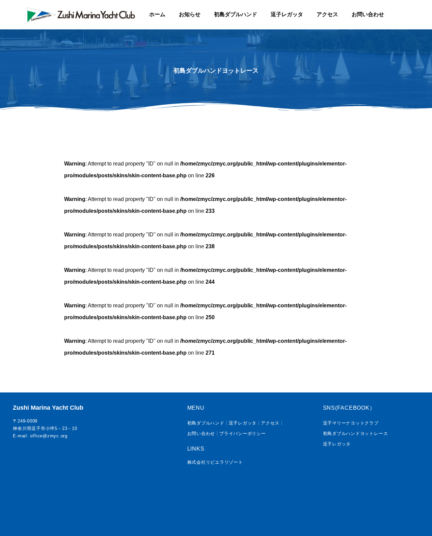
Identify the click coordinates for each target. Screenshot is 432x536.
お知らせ (189, 14)
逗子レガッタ (287, 14)
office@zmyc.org (48, 435)
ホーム (157, 14)
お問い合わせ (368, 14)
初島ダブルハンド (235, 14)
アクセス (327, 14)
